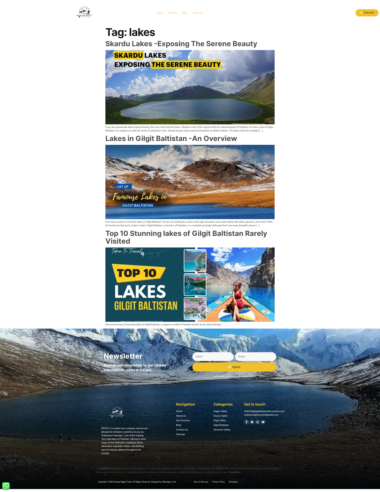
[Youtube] (263, 422)
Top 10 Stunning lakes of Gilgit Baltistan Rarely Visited (186, 237)
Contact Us (197, 12)
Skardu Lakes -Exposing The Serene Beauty (181, 43)
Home (160, 12)
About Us (172, 12)
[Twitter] (252, 422)
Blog (184, 12)
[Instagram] (257, 422)
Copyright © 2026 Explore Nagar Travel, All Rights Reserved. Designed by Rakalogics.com (137, 482)
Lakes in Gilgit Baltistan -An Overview (171, 138)
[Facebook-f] (246, 422)
